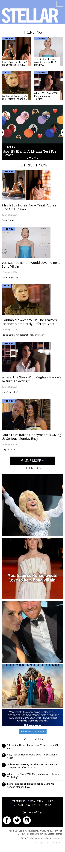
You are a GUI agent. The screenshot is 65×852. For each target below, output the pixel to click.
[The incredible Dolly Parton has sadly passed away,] (32, 505)
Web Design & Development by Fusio (48, 842)
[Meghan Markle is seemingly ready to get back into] (32, 632)
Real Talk (36, 801)
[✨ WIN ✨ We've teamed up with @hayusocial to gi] (32, 695)
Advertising (33, 830)
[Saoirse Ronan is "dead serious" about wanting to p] (32, 568)
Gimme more (31, 460)
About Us (13, 830)
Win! (48, 804)
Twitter (17, 820)
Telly (6, 72)
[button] (2, 132)
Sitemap (42, 833)
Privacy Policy (45, 830)
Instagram (27, 820)
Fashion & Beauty (28, 804)
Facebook (7, 820)
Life (50, 801)
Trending (8, 38)
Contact (22, 830)
